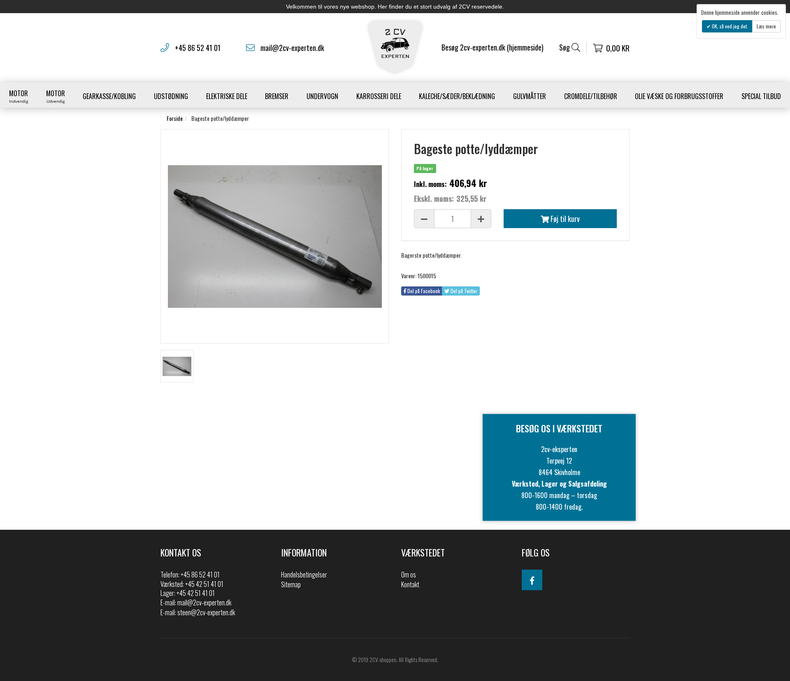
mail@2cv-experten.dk (292, 47)
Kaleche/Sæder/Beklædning (457, 96)
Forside (175, 118)
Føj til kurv (564, 218)
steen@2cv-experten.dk (206, 612)
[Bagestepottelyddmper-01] (176, 366)
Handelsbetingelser (304, 574)
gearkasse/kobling (109, 96)
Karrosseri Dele (378, 96)
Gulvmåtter (529, 96)
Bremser (276, 96)
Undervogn (322, 96)
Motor (18, 96)
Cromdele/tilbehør (590, 96)
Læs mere (766, 26)
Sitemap (291, 584)
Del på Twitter (463, 290)
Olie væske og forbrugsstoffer (679, 96)
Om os (408, 574)
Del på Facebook (423, 290)
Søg (565, 47)
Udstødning (171, 96)
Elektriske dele (226, 96)
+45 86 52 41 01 (198, 47)
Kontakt (410, 584)
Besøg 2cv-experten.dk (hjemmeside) (492, 47)
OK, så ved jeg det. (729, 26)
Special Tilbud (761, 96)
